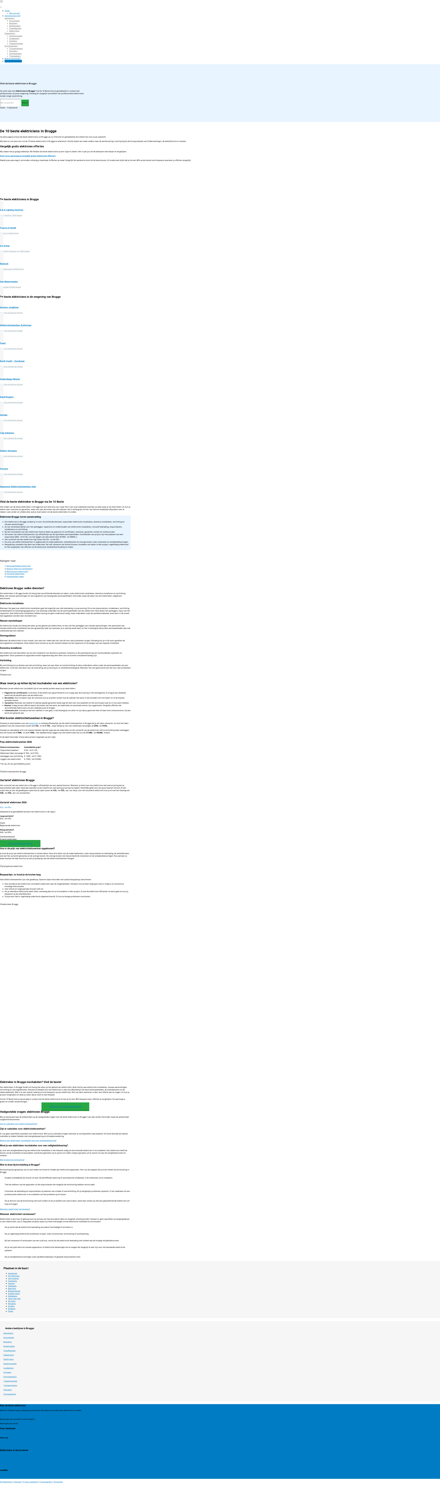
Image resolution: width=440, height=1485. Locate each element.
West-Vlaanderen (7, 1465)
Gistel (10, 1311)
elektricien (34, 723)
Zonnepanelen (15, 53)
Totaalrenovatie (16, 43)
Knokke (11, 1306)
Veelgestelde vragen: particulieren (15, 1442)
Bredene (11, 1308)
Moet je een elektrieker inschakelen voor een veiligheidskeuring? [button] (28, 1140)
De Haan (11, 1301)
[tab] (65, 1124)
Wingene (12, 1303)
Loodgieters (14, 38)
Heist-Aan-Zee (14, 1298)
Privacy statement (30, 1482)
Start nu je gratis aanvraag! (65, 1106)
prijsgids (22, 1423)
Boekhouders (15, 26)
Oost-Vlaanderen (7, 1460)
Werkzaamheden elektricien (18, 566)
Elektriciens (14, 31)
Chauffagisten (15, 28)
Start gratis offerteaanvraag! (20, 843)
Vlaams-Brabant (7, 1462)
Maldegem (12, 1296)
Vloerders (13, 51)
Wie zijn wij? (14, 13)
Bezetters (13, 23)
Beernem (12, 1288)
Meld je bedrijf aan (8, 1433)
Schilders (13, 41)
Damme (11, 1283)
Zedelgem (12, 1286)
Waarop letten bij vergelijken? (19, 568)
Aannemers (9, 18)
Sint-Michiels (13, 1276)
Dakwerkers (10, 33)
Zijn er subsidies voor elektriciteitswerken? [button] (18, 1124)
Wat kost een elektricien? (17, 571)
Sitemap (17, 1482)
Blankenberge (14, 1291)
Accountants (14, 21)
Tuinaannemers (16, 48)
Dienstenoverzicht (12, 16)
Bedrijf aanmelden (13, 58)
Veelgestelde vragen (15, 576)
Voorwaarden (46, 1482)
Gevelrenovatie (15, 36)
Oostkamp (12, 1281)
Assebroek (12, 1273)
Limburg (3, 1457)
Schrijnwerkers (11, 46)
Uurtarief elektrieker (15, 574)
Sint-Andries (13, 1278)
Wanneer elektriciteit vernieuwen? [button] (15, 1209)
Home (7, 11)
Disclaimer (58, 1482)
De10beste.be (6, 1482)
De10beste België (7, 1477)
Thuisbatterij (15, 56)
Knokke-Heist (14, 1293)
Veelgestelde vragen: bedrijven (13, 1445)
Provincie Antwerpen (9, 1455)
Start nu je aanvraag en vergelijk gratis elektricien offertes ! (28, 156)
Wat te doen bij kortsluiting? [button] (12, 1160)
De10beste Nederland (9, 1475)
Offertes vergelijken (13, 61)
